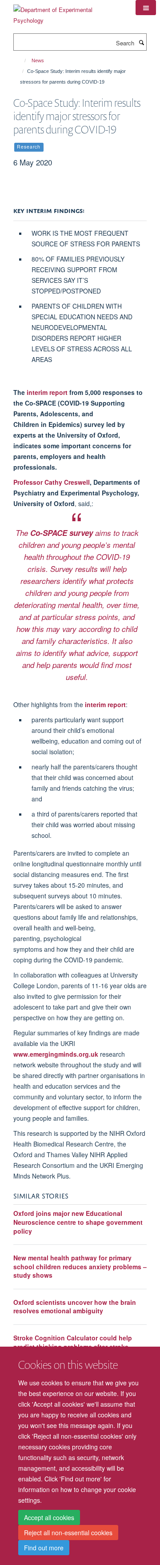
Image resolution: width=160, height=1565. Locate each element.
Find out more (44, 1547)
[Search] (141, 42)
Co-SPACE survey (61, 532)
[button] (146, 7)
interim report (47, 392)
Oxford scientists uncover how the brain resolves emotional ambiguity (74, 1307)
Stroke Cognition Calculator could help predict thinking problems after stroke (72, 1342)
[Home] (21, 60)
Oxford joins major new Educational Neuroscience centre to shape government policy (78, 1222)
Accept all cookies (49, 1517)
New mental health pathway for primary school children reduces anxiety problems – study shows (80, 1266)
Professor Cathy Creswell (51, 482)
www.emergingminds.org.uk (55, 1054)
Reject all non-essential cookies (68, 1532)
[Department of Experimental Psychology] (67, 12)
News (38, 60)
